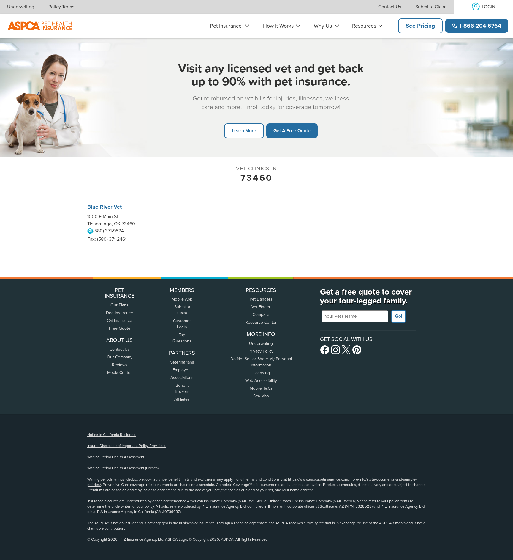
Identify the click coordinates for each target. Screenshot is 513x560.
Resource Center (261, 322)
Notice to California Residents (111, 434)
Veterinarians (182, 362)
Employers (182, 369)
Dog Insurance (119, 312)
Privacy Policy (260, 351)
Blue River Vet (104, 207)
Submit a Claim (430, 7)
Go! (398, 316)
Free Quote (119, 328)
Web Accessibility (261, 380)
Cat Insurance (119, 320)
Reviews (119, 364)
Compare (261, 314)
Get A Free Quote (292, 130)
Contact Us (389, 7)
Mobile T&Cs (261, 388)
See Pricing (420, 26)
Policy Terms (61, 7)
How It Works (278, 26)
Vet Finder (260, 306)
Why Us (323, 26)
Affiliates (182, 399)
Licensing (261, 372)
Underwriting (20, 7)
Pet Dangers (261, 299)
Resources (364, 26)
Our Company (119, 357)
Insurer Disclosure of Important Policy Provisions (126, 445)
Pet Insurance (226, 26)
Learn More (244, 130)
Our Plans (119, 305)
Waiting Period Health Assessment (115, 457)
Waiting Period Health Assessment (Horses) (123, 468)
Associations (182, 377)
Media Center (119, 372)
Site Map (261, 396)
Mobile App (182, 299)
